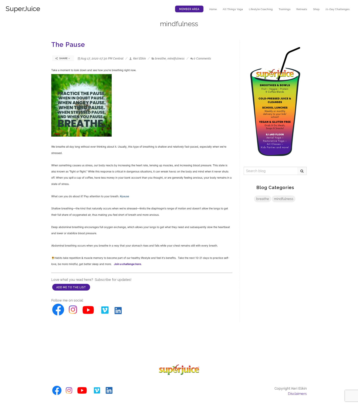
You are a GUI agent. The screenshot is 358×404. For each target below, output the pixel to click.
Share (63, 58)
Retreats (301, 9)
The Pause (68, 44)
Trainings (285, 9)
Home (213, 9)
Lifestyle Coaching (261, 9)
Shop (316, 9)
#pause (124, 196)
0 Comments (202, 58)
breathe (160, 58)
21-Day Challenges (338, 9)
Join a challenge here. (128, 264)
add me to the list (71, 287)
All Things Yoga (233, 9)
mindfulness (176, 58)
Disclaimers (297, 393)
